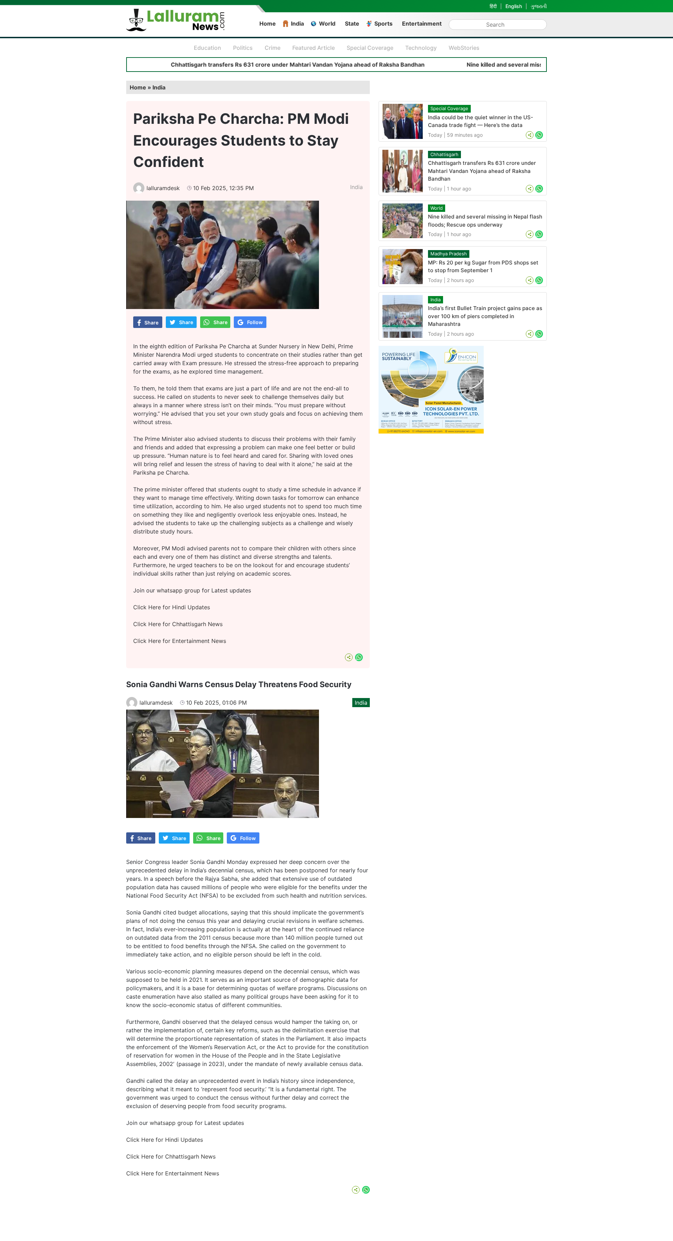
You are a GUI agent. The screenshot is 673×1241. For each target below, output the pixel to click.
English (513, 6)
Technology (421, 47)
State (352, 23)
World (327, 23)
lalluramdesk (163, 188)
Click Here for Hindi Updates (171, 607)
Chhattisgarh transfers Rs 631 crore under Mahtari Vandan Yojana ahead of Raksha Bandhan (255, 64)
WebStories (464, 47)
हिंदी (493, 6)
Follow (255, 322)
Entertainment (422, 23)
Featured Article (313, 47)
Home (267, 23)
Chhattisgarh (444, 154)
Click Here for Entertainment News (179, 640)
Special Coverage (370, 47)
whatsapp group (178, 590)
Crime (272, 47)
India (297, 23)
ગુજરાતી (539, 6)
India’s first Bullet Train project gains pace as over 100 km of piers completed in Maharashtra (485, 316)
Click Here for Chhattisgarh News (178, 624)
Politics (243, 47)
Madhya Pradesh (448, 253)
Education (207, 47)
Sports (383, 23)
